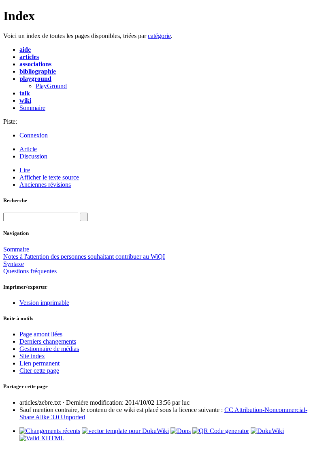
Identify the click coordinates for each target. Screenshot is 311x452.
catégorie (159, 35)
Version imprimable (44, 302)
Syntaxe (13, 263)
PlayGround (51, 85)
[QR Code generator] (220, 430)
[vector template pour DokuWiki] (125, 430)
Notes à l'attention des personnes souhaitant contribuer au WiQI (84, 256)
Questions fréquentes (30, 271)
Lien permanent (39, 363)
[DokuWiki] (267, 430)
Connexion (33, 135)
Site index (32, 356)
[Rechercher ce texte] (84, 217)
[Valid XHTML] (41, 438)
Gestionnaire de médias (49, 348)
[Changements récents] (49, 430)
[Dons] (180, 430)
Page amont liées (40, 334)
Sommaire (32, 107)
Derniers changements (47, 341)
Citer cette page (39, 370)
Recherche (15, 200)
